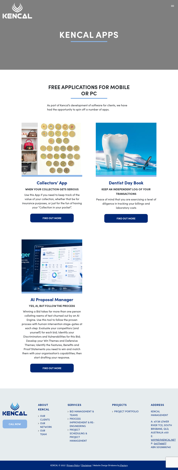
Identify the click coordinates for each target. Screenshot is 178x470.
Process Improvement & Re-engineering (82, 422)
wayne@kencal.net (163, 439)
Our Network (45, 425)
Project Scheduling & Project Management (78, 435)
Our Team (43, 432)
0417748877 (160, 443)
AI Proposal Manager (52, 299)
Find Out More (52, 218)
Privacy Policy (73, 465)
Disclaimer (86, 465)
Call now (15, 424)
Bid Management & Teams (82, 413)
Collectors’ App (52, 182)
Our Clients (45, 417)
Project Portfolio (126, 411)
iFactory (124, 465)
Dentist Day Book (126, 182)
